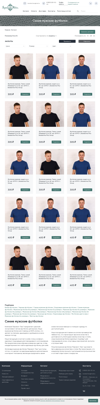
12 (87, 36)
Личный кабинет (8, 377)
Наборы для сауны (66, 374)
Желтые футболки (36, 316)
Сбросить (86, 41)
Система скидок (27, 379)
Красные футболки (45, 314)
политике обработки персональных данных (52, 400)
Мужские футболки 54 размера (75, 310)
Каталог (26, 11)
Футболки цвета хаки (80, 314)
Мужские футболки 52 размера (50, 310)
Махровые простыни (66, 371)
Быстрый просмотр (19, 79)
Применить (67, 41)
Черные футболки (25, 307)
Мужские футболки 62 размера (24, 314)
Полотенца (63, 377)
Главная (7, 30)
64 (94, 36)
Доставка (42, 11)
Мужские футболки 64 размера (16, 316)
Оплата (34, 11)
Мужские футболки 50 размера (25, 310)
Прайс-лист (25, 388)
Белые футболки (11, 307)
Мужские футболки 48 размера (59, 312)
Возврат (24, 376)
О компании (6, 371)
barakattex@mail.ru (89, 374)
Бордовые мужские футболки (65, 307)
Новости (5, 374)
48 (91, 36)
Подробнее (25, 94)
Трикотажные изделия (67, 380)
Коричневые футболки (61, 314)
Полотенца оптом (64, 11)
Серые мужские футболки (43, 307)
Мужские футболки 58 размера (34, 312)
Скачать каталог (87, 32)
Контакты (51, 11)
